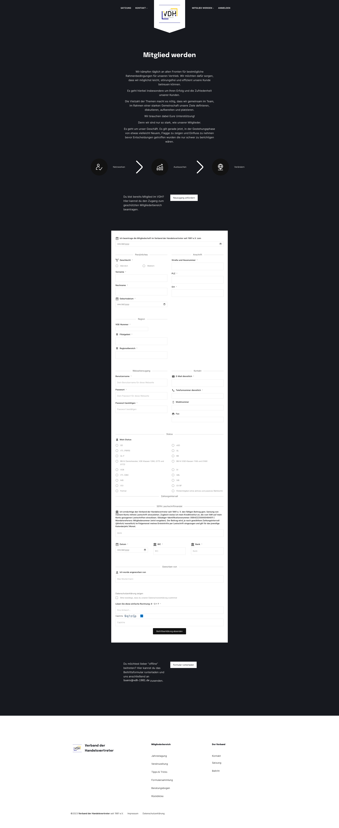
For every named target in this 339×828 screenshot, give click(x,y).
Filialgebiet (126, 334)
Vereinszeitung (159, 763)
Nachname (121, 285)
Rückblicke (157, 796)
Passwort (121, 389)
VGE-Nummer (123, 324)
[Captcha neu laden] (141, 615)
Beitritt (216, 770)
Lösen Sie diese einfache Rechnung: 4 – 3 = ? (138, 604)
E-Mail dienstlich (185, 376)
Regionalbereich (128, 348)
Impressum (133, 813)
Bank (198, 544)
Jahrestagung (159, 755)
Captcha (119, 616)
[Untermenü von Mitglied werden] (213, 8)
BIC (160, 544)
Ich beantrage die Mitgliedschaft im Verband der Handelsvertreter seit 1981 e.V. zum (160, 238)
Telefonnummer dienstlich (189, 390)
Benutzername (123, 376)
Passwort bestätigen (126, 403)
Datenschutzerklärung (154, 813)
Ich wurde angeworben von (133, 572)
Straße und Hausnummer (185, 260)
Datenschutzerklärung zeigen (129, 593)
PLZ (174, 273)
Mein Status (125, 439)
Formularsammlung (162, 780)
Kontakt (216, 755)
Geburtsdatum (128, 298)
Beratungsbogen (160, 788)
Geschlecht (126, 260)
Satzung (216, 762)
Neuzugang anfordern (184, 197)
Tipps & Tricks (159, 772)
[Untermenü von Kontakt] (147, 8)
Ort (174, 287)
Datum (124, 544)
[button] (142, 616)
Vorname (120, 272)
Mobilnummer (182, 402)
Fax (177, 413)
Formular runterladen (183, 664)
